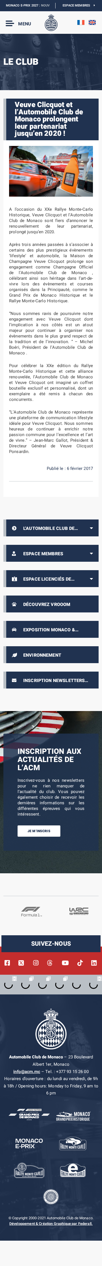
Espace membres (78, 5)
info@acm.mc (26, 1072)
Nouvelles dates (46, 5)
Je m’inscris (38, 831)
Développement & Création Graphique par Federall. (51, 1223)
